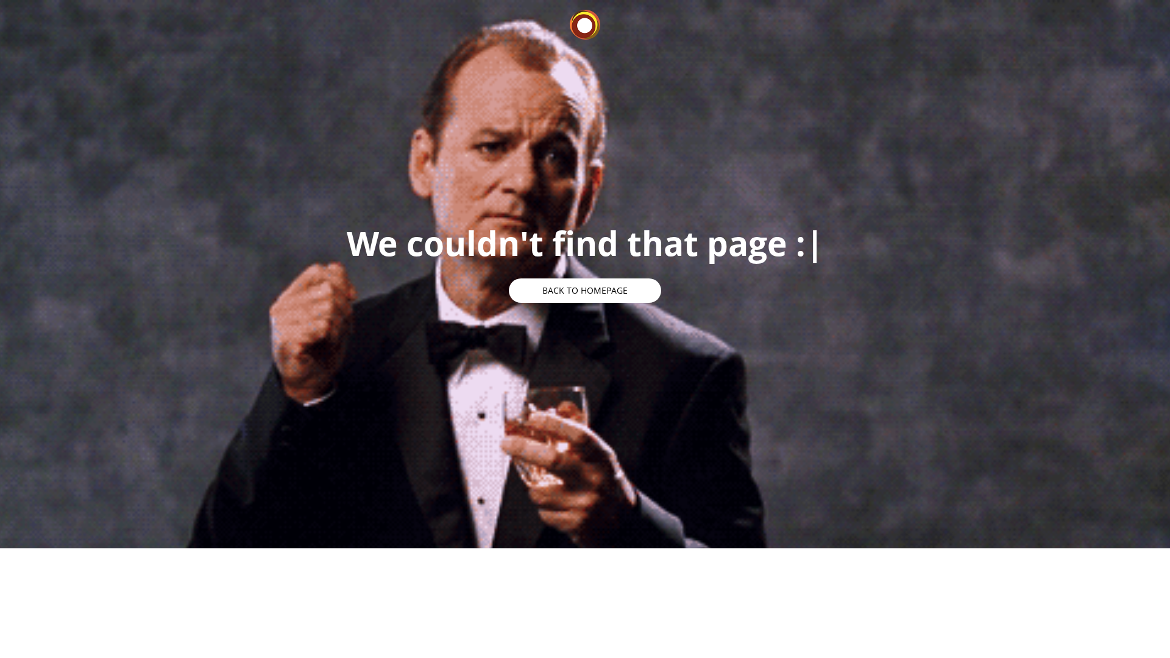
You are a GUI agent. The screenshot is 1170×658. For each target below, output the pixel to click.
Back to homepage (585, 290)
